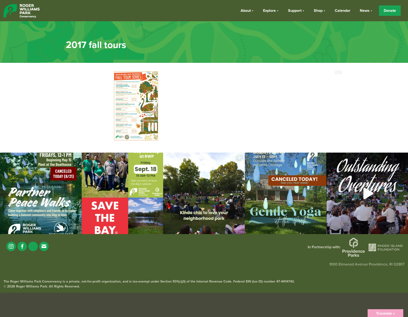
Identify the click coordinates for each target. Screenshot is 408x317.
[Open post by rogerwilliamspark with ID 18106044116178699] (122, 193)
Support (295, 10)
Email (44, 246)
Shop (318, 10)
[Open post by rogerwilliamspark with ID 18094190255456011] (367, 193)
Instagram (11, 246)
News (365, 10)
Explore (269, 10)
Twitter (33, 246)
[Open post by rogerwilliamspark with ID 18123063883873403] (41, 193)
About (246, 10)
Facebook (22, 246)
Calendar (342, 10)
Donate (390, 10)
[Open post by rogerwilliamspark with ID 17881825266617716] (286, 193)
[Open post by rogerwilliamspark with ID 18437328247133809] (204, 193)
